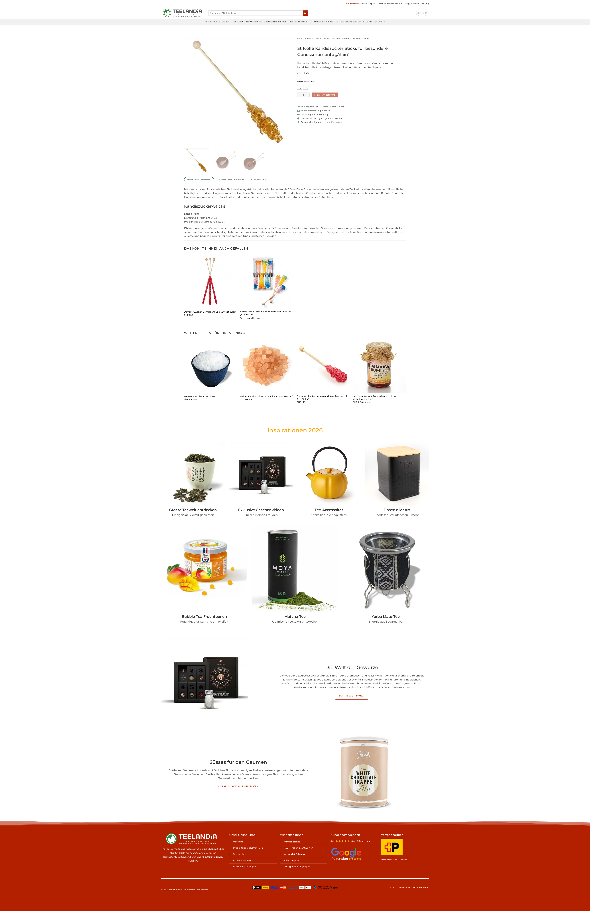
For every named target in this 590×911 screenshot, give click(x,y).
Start (299, 38)
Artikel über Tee (242, 860)
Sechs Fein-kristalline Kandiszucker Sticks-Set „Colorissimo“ (265, 313)
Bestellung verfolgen (245, 866)
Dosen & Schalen (298, 22)
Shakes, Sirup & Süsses (348, 22)
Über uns (238, 841)
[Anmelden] (418, 13)
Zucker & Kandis (361, 38)
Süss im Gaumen (341, 38)
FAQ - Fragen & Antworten (298, 848)
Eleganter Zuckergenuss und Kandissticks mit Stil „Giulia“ (322, 397)
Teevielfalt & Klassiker (217, 22)
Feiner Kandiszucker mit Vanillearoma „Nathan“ (266, 396)
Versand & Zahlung (420, 3)
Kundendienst (352, 3)
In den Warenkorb (325, 95)
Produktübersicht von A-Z (390, 3)
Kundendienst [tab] (260, 179)
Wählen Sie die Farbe (305, 82)
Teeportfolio (239, 854)
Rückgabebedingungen (297, 866)
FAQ (407, 3)
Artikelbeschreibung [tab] (199, 179)
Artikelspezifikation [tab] (231, 179)
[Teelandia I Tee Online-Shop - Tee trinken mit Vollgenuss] (182, 13)
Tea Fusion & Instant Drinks (247, 22)
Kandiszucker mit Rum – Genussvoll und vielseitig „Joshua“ (375, 397)
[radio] (299, 87)
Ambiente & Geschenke (322, 22)
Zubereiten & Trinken (275, 22)
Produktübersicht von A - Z (248, 848)
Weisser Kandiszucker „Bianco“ (201, 396)
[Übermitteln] (305, 13)
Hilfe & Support (368, 3)
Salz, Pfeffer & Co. (372, 22)
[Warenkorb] (425, 13)
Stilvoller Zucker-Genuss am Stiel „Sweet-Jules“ (210, 311)
